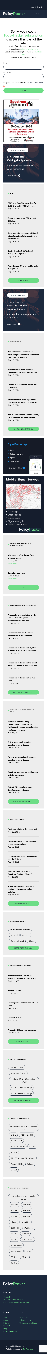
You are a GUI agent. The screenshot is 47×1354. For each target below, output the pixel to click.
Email (5, 63)
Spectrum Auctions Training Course (18, 307)
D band (14, 1169)
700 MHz (14, 1210)
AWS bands (28, 1228)
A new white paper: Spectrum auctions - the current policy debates (21, 889)
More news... (23, 280)
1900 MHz (15, 1228)
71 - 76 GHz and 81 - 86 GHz (23, 1158)
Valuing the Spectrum (19, 160)
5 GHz (28, 1251)
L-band (13, 1222)
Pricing (6, 1323)
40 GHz (14, 1262)
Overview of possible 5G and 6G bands (23, 1127)
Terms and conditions (28, 1323)
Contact (6, 1325)
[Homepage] (18, 14)
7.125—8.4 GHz (27, 1134)
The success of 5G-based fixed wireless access (21, 556)
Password (7, 72)
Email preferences (10, 1331)
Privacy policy (25, 1320)
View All (23, 587)
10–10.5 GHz (16, 1140)
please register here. (29, 49)
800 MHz (26, 1210)
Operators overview (16, 573)
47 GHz (32, 1146)
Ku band (14, 935)
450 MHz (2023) (17, 1067)
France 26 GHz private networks (22, 1030)
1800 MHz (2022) (18, 1073)
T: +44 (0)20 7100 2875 (13, 1299)
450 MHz (14, 1204)
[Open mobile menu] (42, 14)
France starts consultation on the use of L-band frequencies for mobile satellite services (22, 618)
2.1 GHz (14, 1233)
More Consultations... (23, 429)
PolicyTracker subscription (23, 35)
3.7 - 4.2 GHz (16, 1245)
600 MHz (26, 1204)
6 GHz (13, 1134)
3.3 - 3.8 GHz (27, 1239)
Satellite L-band (17, 941)
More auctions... (23, 1041)
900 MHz (26, 1216)
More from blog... (23, 903)
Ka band (25, 935)
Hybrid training (18, 150)
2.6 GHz (14, 1239)
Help (5, 1328)
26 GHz (14, 1257)
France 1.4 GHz (14, 1017)
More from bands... (23, 948)
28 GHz (25, 1257)
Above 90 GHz (16, 1164)
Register (40, 7)
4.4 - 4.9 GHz (16, 1251)
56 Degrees (28, 1349)
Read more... (13, 563)
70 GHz (14, 1152)
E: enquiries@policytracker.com (16, 1302)
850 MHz (14, 1216)
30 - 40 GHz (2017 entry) (21, 1087)
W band (30, 1164)
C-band (31, 941)
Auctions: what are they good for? (22, 829)
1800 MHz (25, 1222)
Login (32, 7)
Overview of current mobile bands (23, 1197)
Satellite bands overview (20, 929)
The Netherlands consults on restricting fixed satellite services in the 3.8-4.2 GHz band (23, 354)
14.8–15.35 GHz (18, 1146)
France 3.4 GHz (14, 990)
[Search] (37, 13)
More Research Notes (23, 801)
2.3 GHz (25, 1233)
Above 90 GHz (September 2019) (24, 1080)
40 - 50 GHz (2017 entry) (21, 1093)
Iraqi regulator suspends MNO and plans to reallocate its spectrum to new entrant (23, 236)
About (5, 1320)
